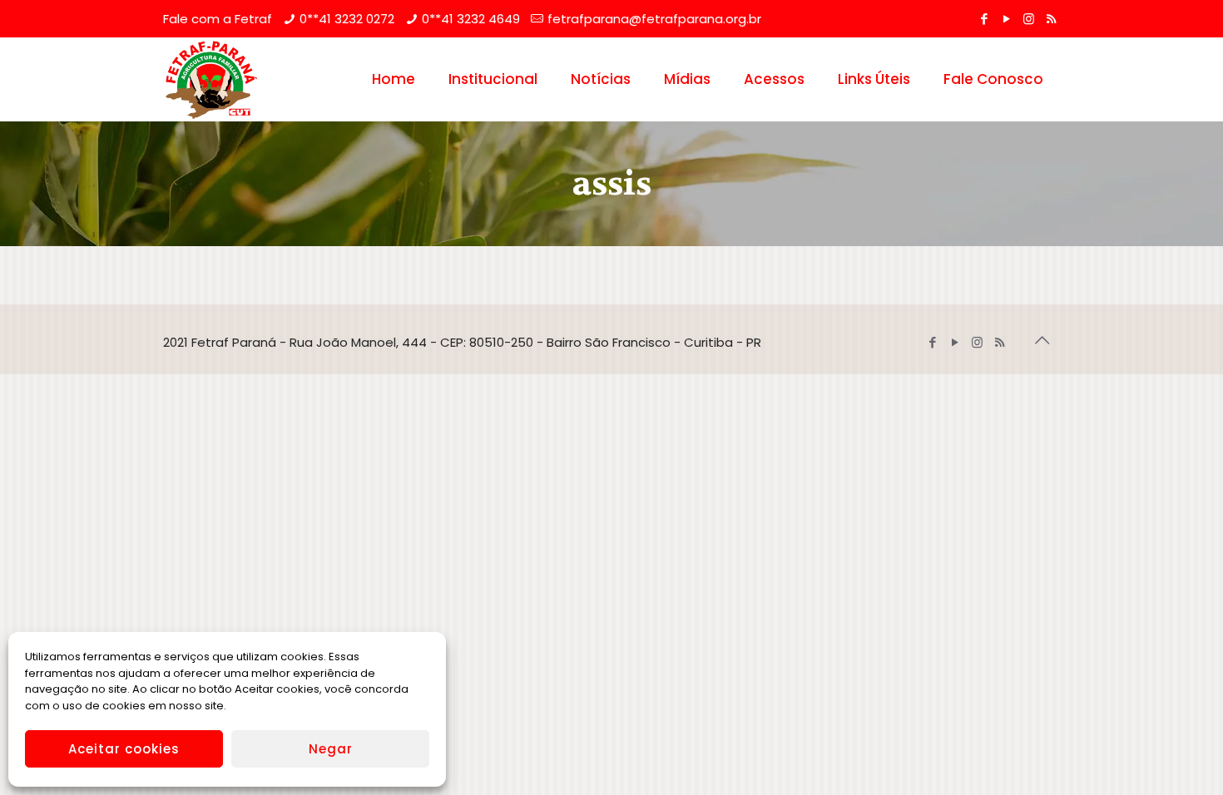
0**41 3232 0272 (347, 18)
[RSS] (1051, 18)
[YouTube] (1006, 18)
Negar (331, 749)
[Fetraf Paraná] (211, 79)
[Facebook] (984, 18)
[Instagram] (1028, 18)
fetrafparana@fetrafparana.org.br (654, 18)
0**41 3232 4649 (471, 18)
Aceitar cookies (124, 749)
